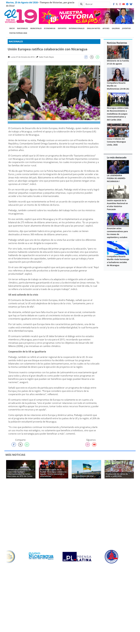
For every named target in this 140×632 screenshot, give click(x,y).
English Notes (93, 28)
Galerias (116, 28)
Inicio (12, 28)
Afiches (106, 28)
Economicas (49, 28)
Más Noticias (15, 455)
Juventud (126, 28)
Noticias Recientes (117, 42)
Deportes (62, 28)
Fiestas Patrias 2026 (18, 33)
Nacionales (22, 28)
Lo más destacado (116, 157)
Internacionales (76, 28)
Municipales (36, 28)
